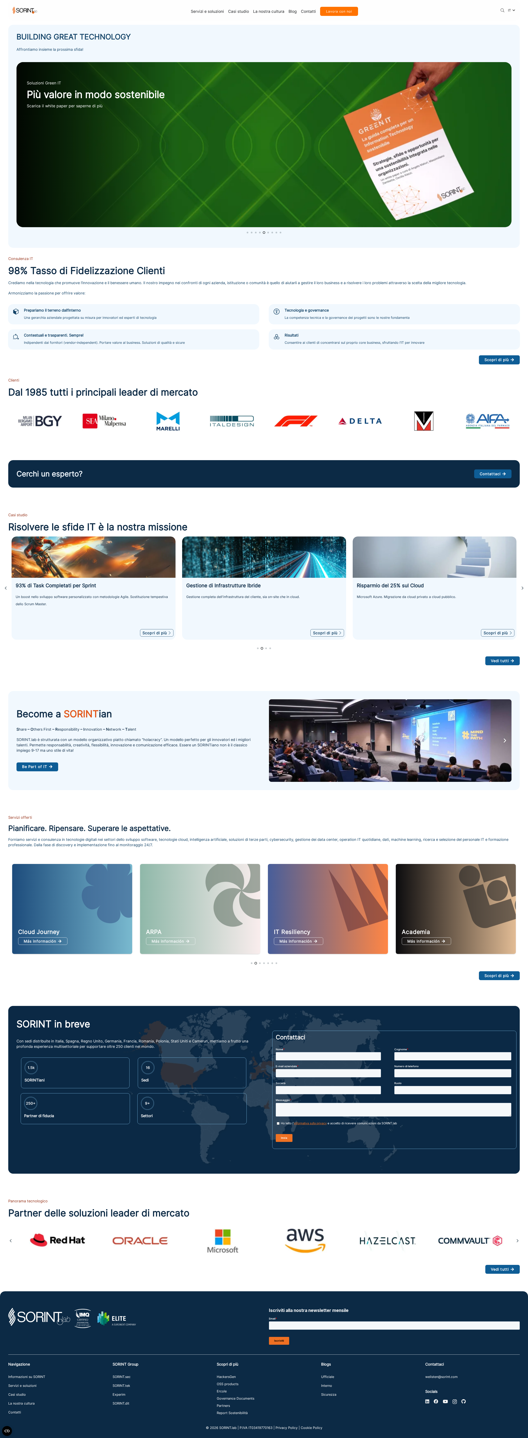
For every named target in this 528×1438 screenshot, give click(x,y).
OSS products (227, 1384)
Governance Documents (235, 1398)
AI (405, 931)
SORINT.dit (121, 1403)
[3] (222, 1241)
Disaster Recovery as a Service (319, 931)
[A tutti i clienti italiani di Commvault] (264, 557)
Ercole (222, 1391)
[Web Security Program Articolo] (264, 144)
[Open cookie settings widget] (7, 1431)
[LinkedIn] (427, 1401)
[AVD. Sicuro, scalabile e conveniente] (435, 557)
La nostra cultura (21, 1403)
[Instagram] (455, 1401)
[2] (140, 1241)
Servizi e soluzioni (22, 1386)
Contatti (14, 1412)
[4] (305, 1241)
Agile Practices (40, 931)
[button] (502, 10)
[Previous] (6, 588)
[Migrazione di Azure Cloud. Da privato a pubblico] (94, 557)
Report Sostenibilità (232, 1413)
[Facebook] (436, 1401)
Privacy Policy (287, 1428)
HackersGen (226, 1377)
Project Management (176, 931)
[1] (57, 1241)
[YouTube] (445, 1401)
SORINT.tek (122, 1386)
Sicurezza (328, 1394)
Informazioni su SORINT (26, 1377)
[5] (387, 1241)
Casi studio (17, 1394)
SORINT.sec (122, 1377)
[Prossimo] (522, 588)
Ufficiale (327, 1377)
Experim (119, 1394)
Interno (326, 1386)
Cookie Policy (311, 1428)
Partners (223, 1406)
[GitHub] (463, 1401)
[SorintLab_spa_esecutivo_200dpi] (24, 10)
